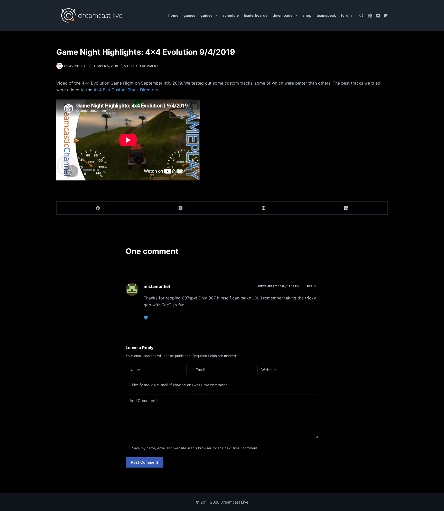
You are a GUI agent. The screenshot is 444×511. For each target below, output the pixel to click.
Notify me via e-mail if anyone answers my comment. (180, 384)
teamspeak (326, 15)
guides (206, 15)
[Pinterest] (263, 208)
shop (306, 15)
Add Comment (144, 400)
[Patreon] (386, 15)
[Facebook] (98, 208)
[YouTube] (378, 15)
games (189, 15)
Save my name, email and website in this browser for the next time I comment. (195, 448)
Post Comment (144, 462)
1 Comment (149, 66)
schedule (231, 15)
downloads (282, 15)
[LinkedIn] (346, 208)
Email (200, 369)
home (173, 15)
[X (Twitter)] (370, 15)
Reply (311, 286)
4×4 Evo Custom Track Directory (126, 89)
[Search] (361, 15)
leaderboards (255, 15)
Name (135, 369)
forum (346, 15)
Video (129, 66)
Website (268, 369)
